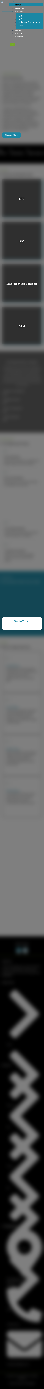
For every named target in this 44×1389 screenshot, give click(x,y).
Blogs (18, 30)
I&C (20, 19)
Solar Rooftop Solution (29, 22)
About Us (19, 8)
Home (18, 5)
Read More (7, 975)
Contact (19, 37)
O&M (21, 25)
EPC (21, 16)
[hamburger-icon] (40, 4)
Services (19, 11)
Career (18, 33)
